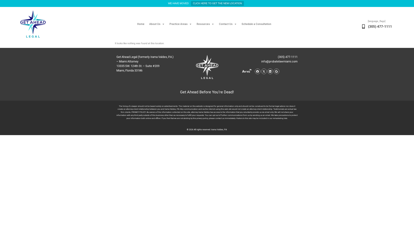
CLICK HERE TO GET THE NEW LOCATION (217, 3)
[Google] (276, 71)
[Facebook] (257, 71)
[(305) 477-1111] (363, 26)
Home (140, 24)
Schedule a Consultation (256, 24)
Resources (203, 24)
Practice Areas (178, 24)
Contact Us (226, 24)
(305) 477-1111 (380, 26)
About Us (154, 24)
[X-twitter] (264, 71)
